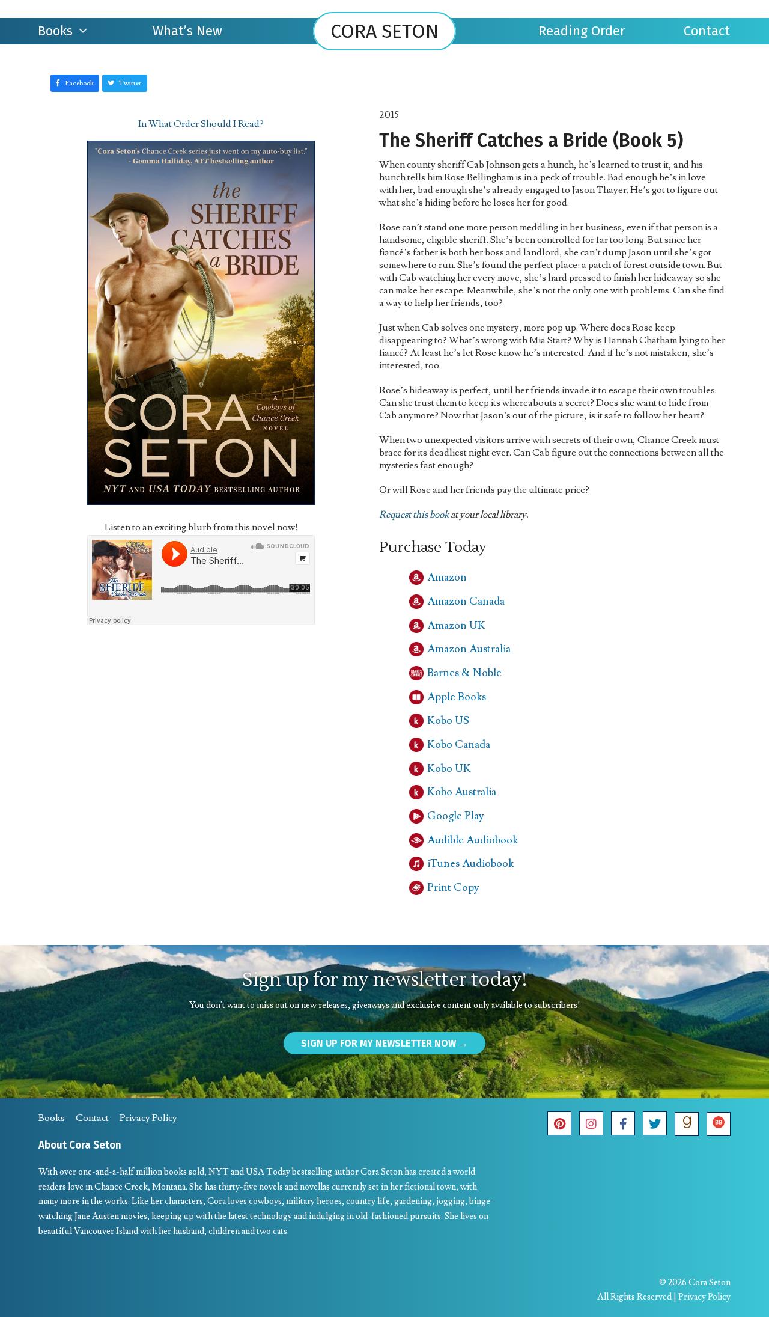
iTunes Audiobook (470, 863)
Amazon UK (456, 625)
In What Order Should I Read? (201, 124)
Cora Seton (384, 31)
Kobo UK (449, 768)
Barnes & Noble (464, 673)
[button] (74, 83)
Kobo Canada (458, 744)
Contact (92, 1118)
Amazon (447, 577)
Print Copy (453, 887)
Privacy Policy (148, 1118)
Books (51, 1118)
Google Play (455, 816)
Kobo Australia (461, 792)
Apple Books (456, 697)
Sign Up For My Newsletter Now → (384, 1043)
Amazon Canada (466, 601)
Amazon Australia (469, 649)
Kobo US (448, 720)
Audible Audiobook (472, 840)
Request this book (414, 515)
